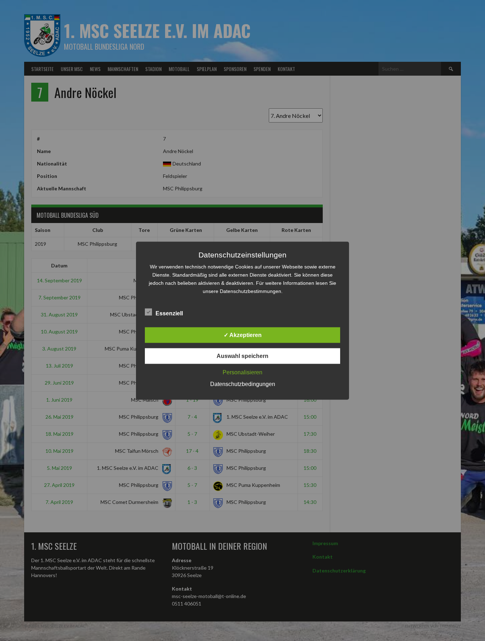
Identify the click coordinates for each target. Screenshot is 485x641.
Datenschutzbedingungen (242, 384)
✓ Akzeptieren (243, 335)
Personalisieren (242, 372)
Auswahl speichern (242, 356)
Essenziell (169, 313)
